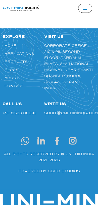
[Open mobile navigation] (85, 8)
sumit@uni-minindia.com (69, 112)
